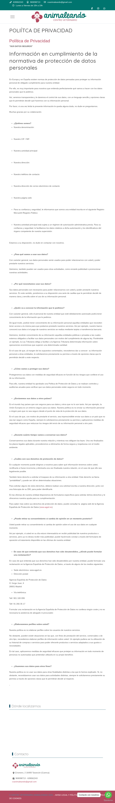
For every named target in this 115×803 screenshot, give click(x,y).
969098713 (35, 2)
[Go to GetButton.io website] (108, 800)
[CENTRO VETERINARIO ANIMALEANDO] (59, 16)
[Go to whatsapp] (108, 794)
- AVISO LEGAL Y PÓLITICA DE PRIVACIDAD (74, 795)
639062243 (18, 2)
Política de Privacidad (29, 41)
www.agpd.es (46, 507)
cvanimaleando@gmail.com (59, 2)
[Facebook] (92, 8)
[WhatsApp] (104, 8)
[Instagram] (98, 8)
